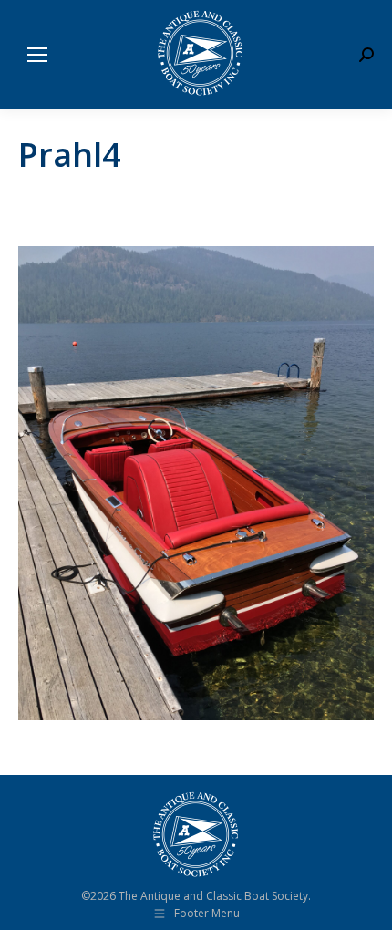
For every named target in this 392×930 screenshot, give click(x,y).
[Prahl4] (196, 483)
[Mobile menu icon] (37, 55)
